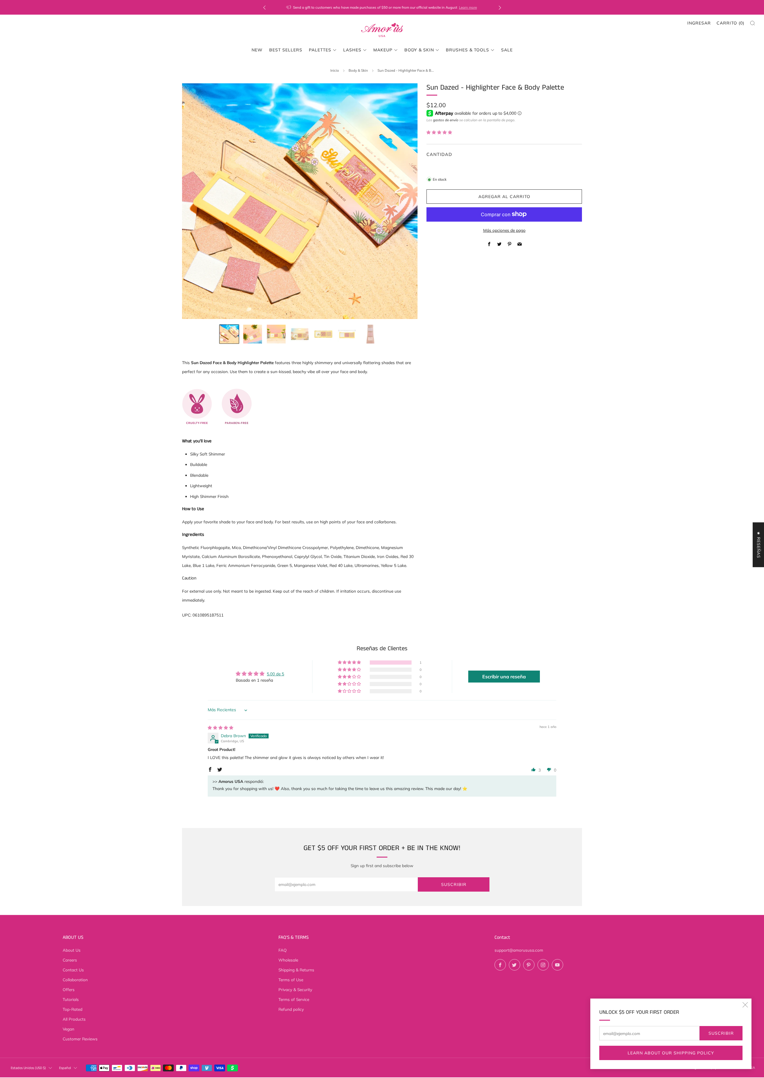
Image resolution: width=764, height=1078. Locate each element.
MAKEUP (382, 50)
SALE (507, 50)
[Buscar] (752, 23)
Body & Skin (358, 70)
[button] (439, 132)
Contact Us (73, 969)
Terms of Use (290, 979)
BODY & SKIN (419, 50)
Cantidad (439, 154)
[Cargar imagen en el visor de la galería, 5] (323, 334)
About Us (72, 950)
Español (65, 1068)
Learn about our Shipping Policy (671, 1053)
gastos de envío (445, 119)
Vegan (68, 1028)
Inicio (334, 70)
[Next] (500, 7)
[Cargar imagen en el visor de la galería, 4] (299, 334)
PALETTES (320, 50)
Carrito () (730, 23)
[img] (220, 727)
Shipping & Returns (296, 969)
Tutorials (71, 999)
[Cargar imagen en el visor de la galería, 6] (347, 334)
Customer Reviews (80, 1038)
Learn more (468, 7)
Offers (69, 989)
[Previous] (264, 7)
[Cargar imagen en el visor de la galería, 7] (370, 334)
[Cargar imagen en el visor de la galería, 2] (252, 334)
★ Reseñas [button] (758, 544)
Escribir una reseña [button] (504, 677)
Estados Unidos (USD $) (28, 1068)
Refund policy (291, 1009)
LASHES (352, 50)
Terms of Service (293, 999)
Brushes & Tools (467, 50)
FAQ (282, 950)
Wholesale (288, 959)
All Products (74, 1019)
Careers (70, 959)
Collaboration (75, 979)
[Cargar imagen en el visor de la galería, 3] (276, 334)
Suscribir (721, 1033)
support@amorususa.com (519, 950)
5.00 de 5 (275, 673)
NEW (257, 50)
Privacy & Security (295, 989)
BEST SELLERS (285, 50)
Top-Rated (72, 1009)
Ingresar (699, 23)
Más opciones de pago (504, 229)
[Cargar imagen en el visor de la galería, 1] (229, 334)
